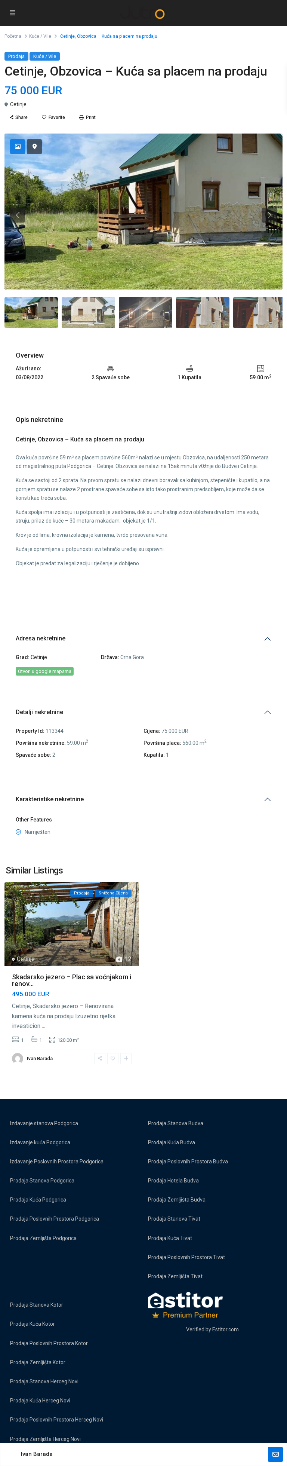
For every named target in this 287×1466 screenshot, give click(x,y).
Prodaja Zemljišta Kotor (37, 1362)
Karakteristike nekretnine (50, 799)
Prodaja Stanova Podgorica (42, 1181)
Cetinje (18, 104)
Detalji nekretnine (39, 712)
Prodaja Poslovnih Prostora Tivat (186, 1257)
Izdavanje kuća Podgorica (40, 1142)
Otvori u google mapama (44, 671)
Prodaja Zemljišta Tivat (175, 1276)
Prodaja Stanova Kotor (36, 1305)
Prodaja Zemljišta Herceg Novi (45, 1439)
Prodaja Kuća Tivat (170, 1238)
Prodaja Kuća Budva (171, 1142)
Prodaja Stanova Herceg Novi (44, 1381)
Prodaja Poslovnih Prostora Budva (188, 1161)
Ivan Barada (40, 1058)
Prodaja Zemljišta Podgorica (43, 1238)
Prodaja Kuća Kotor (32, 1324)
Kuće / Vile (40, 36)
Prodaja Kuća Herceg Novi (40, 1401)
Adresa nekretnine (40, 638)
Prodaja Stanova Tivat (174, 1219)
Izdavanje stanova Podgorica (44, 1123)
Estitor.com (225, 1329)
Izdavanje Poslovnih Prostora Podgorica (57, 1161)
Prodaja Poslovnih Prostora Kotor (49, 1343)
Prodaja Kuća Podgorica (38, 1200)
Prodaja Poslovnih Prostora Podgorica (54, 1219)
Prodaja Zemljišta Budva (177, 1200)
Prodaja (16, 56)
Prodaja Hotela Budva (173, 1181)
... (43, 1025)
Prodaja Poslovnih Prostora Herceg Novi (56, 1420)
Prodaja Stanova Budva (175, 1123)
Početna (12, 36)
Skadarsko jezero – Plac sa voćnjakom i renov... (71, 980)
